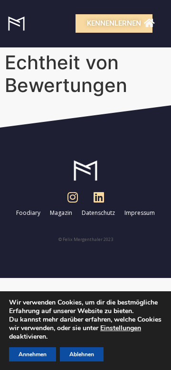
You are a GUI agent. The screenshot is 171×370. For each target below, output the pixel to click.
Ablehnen (81, 354)
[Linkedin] (99, 197)
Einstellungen (120, 328)
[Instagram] (73, 197)
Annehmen (33, 354)
